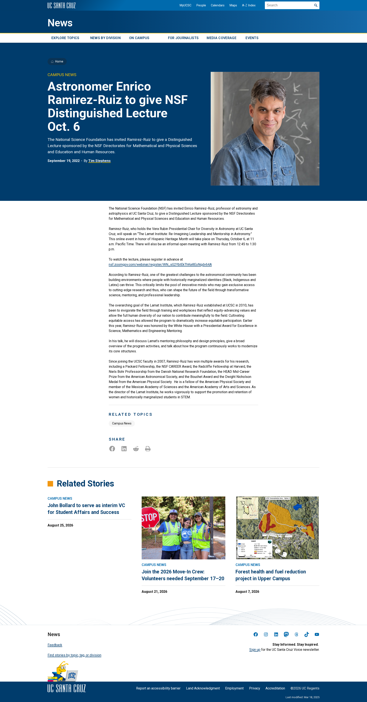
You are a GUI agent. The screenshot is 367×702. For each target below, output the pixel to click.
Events (252, 38)
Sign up (254, 650)
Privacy (254, 688)
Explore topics (65, 38)
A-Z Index (248, 5)
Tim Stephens (99, 161)
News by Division (105, 38)
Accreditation (275, 688)
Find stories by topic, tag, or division (74, 655)
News (60, 23)
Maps (233, 5)
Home (59, 61)
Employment (234, 688)
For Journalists (183, 38)
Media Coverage (221, 38)
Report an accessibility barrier (158, 688)
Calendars (217, 5)
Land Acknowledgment (203, 688)
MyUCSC (185, 5)
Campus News (121, 423)
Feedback (55, 645)
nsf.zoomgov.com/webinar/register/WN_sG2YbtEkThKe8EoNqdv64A (160, 264)
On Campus (139, 38)
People (201, 5)
